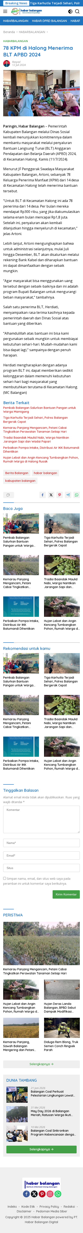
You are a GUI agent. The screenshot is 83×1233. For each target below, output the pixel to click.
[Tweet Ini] (51, 495)
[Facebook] (26, 1194)
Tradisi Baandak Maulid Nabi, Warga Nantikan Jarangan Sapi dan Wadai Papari (36, 439)
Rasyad (16, 62)
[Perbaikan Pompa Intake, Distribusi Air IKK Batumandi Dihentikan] (21, 606)
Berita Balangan (16, 473)
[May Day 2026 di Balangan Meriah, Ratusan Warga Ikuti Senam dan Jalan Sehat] (17, 1114)
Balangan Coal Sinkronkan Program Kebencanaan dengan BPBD (53, 1132)
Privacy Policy (49, 1207)
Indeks (12, 1207)
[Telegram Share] (68, 495)
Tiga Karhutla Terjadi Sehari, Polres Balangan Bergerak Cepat (35, 419)
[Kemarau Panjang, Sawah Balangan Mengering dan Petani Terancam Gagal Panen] (21, 1028)
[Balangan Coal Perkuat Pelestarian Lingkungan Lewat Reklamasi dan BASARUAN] (17, 1095)
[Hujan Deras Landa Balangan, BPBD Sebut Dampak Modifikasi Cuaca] (62, 990)
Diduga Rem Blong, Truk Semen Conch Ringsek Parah (61, 1046)
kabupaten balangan (20, 481)
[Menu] (6, 11)
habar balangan (45, 473)
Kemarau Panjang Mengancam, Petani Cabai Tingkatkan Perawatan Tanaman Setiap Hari (35, 430)
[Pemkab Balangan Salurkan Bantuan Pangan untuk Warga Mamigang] (21, 523)
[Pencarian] (77, 11)
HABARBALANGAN (15, 41)
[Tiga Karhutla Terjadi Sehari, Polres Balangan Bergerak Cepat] (62, 523)
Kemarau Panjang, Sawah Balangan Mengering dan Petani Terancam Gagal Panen (19, 1046)
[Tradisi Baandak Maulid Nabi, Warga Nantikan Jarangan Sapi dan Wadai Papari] (62, 565)
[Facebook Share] (42, 495)
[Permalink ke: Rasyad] (6, 63)
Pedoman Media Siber (51, 1211)
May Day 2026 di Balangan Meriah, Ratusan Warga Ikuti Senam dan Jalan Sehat (51, 1113)
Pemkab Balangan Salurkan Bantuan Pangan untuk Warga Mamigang (39, 410)
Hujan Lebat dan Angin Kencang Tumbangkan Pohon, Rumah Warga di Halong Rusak (41, 459)
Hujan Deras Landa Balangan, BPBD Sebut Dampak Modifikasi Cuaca (60, 1008)
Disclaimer (24, 1211)
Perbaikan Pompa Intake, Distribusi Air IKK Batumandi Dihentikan (41, 449)
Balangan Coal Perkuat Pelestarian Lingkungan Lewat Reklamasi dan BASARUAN (52, 1093)
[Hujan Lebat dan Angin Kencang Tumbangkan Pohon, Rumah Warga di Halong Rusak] (62, 606)
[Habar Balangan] (26, 11)
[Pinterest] (42, 1194)
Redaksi (69, 1207)
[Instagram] (50, 1194)
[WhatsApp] (57, 1194)
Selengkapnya (40, 1064)
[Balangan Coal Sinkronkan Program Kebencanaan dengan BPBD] (17, 1134)
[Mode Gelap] (70, 11)
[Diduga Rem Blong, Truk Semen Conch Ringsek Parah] (62, 1028)
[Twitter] (34, 1194)
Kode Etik (28, 1207)
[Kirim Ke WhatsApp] (76, 495)
